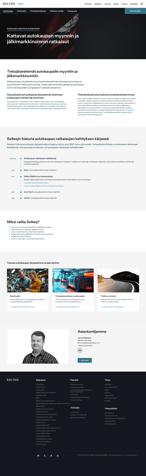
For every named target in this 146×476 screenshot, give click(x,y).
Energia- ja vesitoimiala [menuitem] (78, 415)
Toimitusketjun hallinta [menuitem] (44, 439)
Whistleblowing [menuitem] (110, 424)
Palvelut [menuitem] (108, 4)
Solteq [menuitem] (116, 4)
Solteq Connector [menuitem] (42, 412)
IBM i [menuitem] (38, 398)
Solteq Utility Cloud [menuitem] (43, 433)
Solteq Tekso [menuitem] (40, 422)
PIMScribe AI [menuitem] (40, 406)
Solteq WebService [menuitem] (43, 436)
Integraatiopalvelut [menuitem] (77, 387)
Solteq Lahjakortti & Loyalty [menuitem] (46, 420)
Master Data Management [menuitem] (45, 401)
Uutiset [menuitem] (107, 393)
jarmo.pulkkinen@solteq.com (89, 343)
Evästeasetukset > (131, 455)
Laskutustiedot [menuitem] (110, 421)
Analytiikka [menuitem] (40, 384)
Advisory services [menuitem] (76, 384)
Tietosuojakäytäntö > (116, 455)
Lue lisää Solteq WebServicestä (22, 307)
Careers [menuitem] (124, 4)
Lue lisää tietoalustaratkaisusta (67, 307)
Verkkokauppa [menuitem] (41, 444)
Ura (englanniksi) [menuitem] (111, 387)
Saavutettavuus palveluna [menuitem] (79, 397)
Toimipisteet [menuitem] (109, 413)
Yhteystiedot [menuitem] (111, 408)
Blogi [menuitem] (106, 390)
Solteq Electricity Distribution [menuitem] (46, 414)
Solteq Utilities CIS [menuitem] (42, 425)
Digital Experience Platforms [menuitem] (46, 393)
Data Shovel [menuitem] (40, 387)
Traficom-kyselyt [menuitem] (57, 11)
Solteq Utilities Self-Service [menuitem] (46, 431)
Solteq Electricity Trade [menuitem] (44, 417)
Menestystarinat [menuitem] (111, 398)
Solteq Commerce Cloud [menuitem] (45, 409)
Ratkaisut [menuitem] (98, 4)
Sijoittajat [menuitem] (134, 4)
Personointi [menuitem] (74, 395)
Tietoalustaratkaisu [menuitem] (38, 11)
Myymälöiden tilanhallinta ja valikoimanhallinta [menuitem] (53, 403)
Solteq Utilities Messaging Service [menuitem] (48, 428)
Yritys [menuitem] (107, 380)
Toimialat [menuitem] (87, 4)
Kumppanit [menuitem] (72, 11)
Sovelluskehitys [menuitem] (76, 400)
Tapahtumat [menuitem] (109, 395)
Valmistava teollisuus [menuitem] (77, 418)
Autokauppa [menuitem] (8, 11)
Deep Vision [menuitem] (40, 390)
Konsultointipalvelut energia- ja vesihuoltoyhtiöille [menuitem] (81, 391)
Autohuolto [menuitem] (21, 11)
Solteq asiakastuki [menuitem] (111, 416)
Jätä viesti (85, 360)
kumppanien (129, 110)
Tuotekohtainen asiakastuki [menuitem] (115, 418)
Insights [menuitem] (107, 401)
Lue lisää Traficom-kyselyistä (112, 307)
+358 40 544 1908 (85, 346)
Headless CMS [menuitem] (41, 395)
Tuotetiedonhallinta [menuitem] (43, 442)
